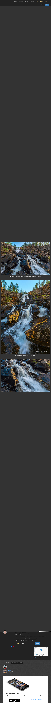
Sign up (46, 4)
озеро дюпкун (34, 638)
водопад (17, 638)
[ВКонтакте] (11, 646)
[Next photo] (49, 307)
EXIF (21, 662)
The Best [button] (27, 1)
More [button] (32, 1)
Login (42, 4)
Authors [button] (20, 1)
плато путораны (22, 638)
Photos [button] (15, 1)
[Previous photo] (1, 307)
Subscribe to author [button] (37, 644)
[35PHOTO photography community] (7, 1)
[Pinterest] (13, 646)
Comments (7, 662)
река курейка (28, 638)
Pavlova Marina (10, 665)
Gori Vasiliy (9, 670)
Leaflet (36, 654)
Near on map (15, 662)
